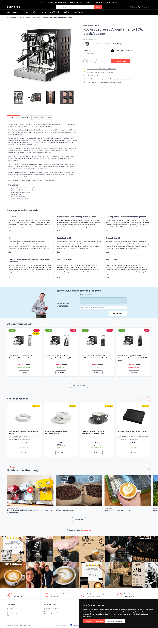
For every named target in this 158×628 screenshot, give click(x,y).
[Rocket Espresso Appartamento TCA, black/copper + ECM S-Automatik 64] (24, 340)
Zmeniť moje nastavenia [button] (114, 621)
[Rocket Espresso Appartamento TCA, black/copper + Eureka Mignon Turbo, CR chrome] (61, 340)
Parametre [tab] (25, 118)
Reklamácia (10, 610)
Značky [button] (66, 12)
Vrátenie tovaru (18, 610)
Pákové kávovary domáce (33, 17)
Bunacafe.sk (12, 17)
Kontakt (108, 2)
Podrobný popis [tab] (14, 118)
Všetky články (79, 519)
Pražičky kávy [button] (55, 12)
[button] (115, 2)
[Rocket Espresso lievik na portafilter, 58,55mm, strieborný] (24, 416)
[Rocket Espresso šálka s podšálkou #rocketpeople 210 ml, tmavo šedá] (97, 416)
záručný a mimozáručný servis (122, 79)
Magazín (50, 2)
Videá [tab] (50, 118)
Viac (10, 230)
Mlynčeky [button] (26, 12)
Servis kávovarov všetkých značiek (53, 608)
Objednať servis (48, 610)
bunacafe (87, 530)
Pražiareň (80, 2)
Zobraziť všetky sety (79, 385)
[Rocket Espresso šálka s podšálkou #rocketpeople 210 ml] (61, 416)
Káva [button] (8, 12)
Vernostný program (12, 612)
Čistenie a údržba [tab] (38, 118)
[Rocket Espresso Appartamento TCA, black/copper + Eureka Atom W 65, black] (97, 340)
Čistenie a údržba (48, 614)
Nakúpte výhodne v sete (122, 50)
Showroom (71, 2)
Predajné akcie (77, 12)
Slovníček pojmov (60, 2)
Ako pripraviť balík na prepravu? (52, 612)
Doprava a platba (11, 608)
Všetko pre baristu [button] (40, 12)
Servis (43, 2)
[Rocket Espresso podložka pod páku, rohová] (134, 416)
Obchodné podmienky (13, 614)
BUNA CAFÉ (13, 7)
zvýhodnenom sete (115, 82)
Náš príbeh (89, 2)
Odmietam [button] (99, 621)
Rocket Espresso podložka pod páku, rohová (132, 431)
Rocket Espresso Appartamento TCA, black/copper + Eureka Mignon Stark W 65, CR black (132, 358)
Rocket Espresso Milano (91, 25)
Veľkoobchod (99, 2)
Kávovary (21, 17)
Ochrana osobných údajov (14, 615)
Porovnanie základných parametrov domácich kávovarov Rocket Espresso (32, 180)
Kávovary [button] (16, 12)
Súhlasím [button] (88, 621)
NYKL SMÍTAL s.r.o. (29, 625)
